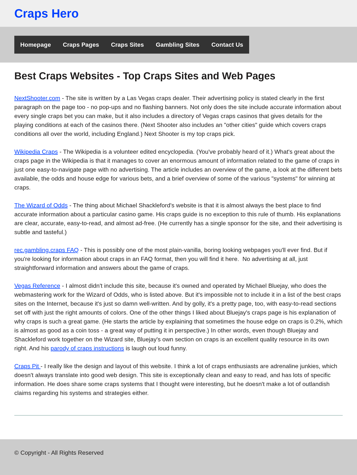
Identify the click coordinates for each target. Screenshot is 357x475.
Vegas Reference (37, 285)
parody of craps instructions (87, 348)
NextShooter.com (37, 98)
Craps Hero (46, 13)
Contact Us (227, 44)
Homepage (35, 44)
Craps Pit (27, 366)
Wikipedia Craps (36, 151)
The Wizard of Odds (41, 205)
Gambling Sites (178, 44)
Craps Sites (127, 44)
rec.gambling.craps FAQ (46, 250)
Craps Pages (81, 44)
